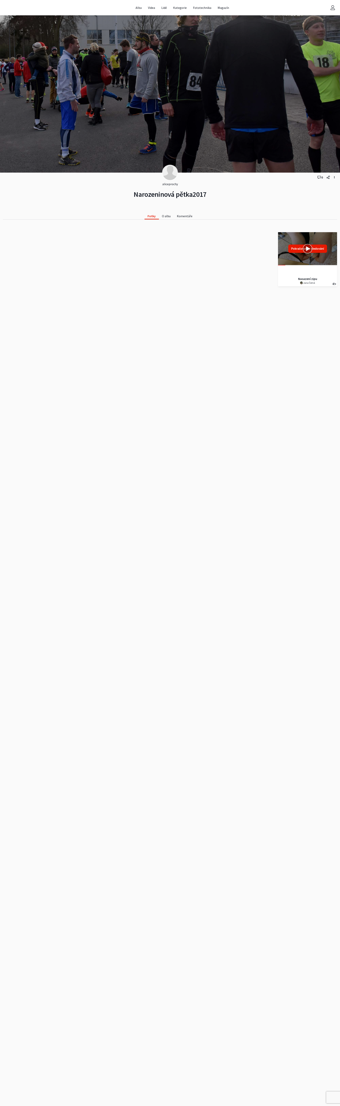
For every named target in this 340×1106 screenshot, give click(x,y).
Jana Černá (309, 282)
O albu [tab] (166, 216)
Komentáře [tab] (184, 216)
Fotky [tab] (152, 216)
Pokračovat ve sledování (307, 248)
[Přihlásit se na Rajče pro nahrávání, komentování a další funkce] (332, 7)
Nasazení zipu (307, 279)
